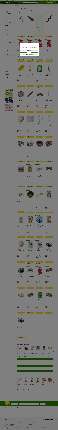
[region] (29, 49)
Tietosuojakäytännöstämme (32, 48)
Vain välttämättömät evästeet (29, 54)
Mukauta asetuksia (29, 50)
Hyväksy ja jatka (29, 52)
